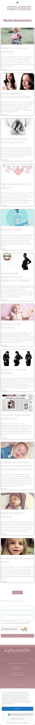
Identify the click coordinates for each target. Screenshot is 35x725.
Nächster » (22, 583)
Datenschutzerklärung (20, 621)
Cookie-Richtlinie (10, 722)
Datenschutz (19, 722)
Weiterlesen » (4, 69)
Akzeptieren (17, 709)
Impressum (26, 722)
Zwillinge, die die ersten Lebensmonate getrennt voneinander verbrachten (17, 466)
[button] (17, 2)
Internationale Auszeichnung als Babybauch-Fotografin (15, 277)
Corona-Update (11, 229)
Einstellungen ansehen (17, 719)
